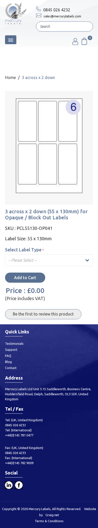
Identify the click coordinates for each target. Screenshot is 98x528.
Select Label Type (23, 249)
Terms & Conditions (49, 521)
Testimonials (14, 343)
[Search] (85, 27)
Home (10, 77)
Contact (11, 367)
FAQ (8, 355)
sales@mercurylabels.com (62, 16)
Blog (8, 361)
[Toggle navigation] (10, 39)
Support (11, 349)
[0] (83, 43)
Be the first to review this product (43, 314)
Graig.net (52, 515)
